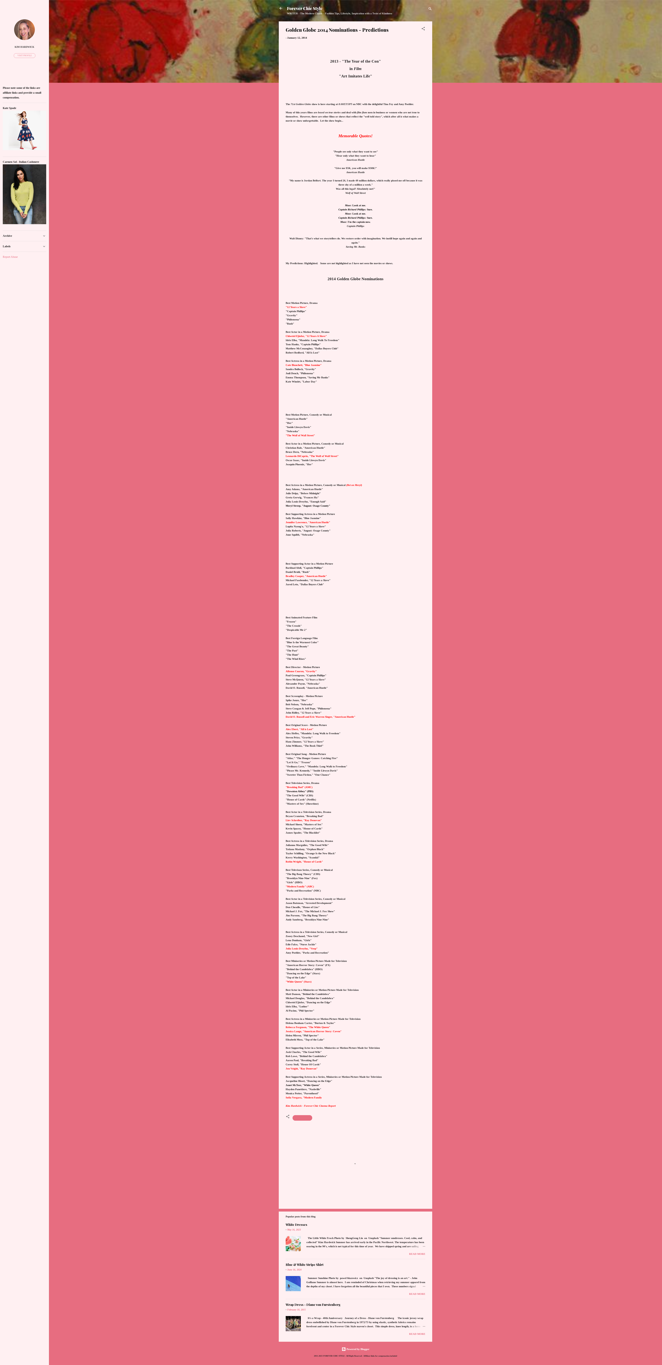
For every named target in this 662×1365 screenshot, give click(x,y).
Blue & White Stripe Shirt (304, 1265)
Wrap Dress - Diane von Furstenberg (313, 1305)
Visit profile (24, 55)
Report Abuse (10, 256)
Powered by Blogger (357, 1349)
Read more (417, 1254)
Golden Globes (302, 1118)
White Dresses (296, 1225)
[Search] (430, 9)
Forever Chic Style (305, 8)
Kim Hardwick (24, 47)
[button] (423, 29)
